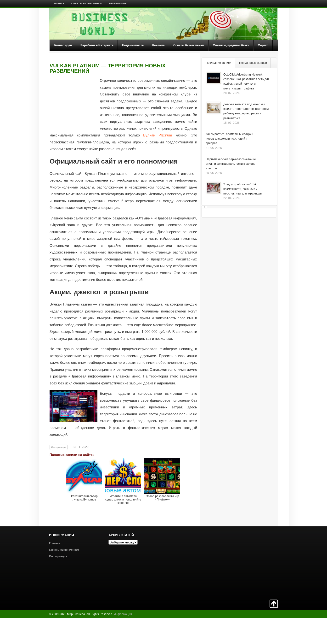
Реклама (158, 45)
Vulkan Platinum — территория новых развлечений (108, 68)
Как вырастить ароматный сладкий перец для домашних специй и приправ (229, 138)
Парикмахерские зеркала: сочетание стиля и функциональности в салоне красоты (231, 164)
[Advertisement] (261, 562)
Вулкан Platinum (157, 135)
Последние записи (218, 63)
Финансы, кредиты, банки (231, 45)
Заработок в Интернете (96, 45)
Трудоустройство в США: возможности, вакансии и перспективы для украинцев (242, 189)
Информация (117, 3)
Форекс (263, 45)
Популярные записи (253, 63)
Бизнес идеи (63, 45)
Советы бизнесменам (86, 3)
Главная (58, 3)
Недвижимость (133, 45)
